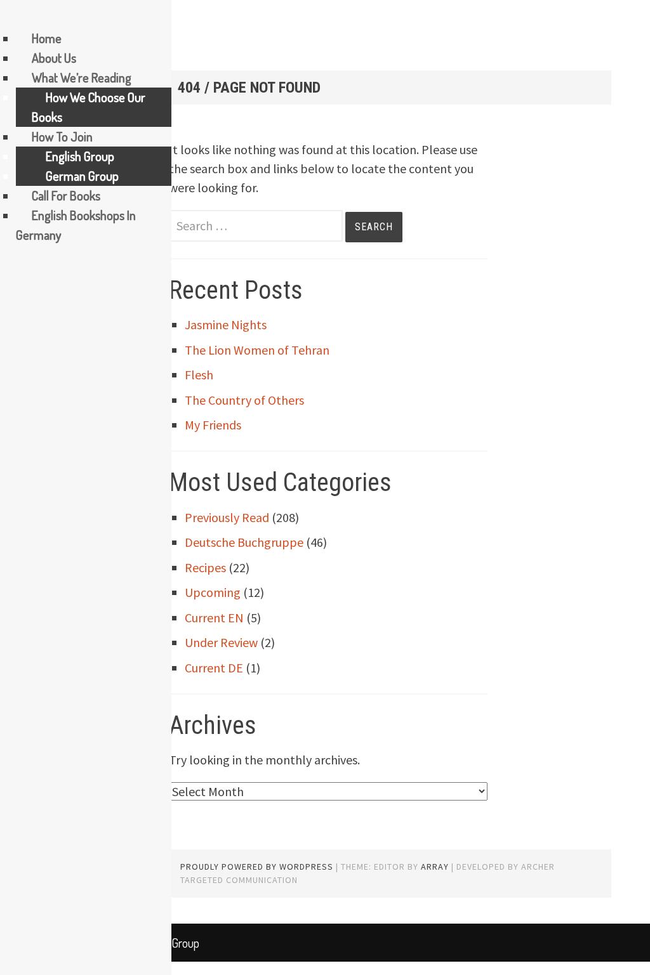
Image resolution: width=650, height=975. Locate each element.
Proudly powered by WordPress (256, 866)
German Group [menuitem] (82, 175)
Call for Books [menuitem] (66, 195)
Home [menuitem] (47, 38)
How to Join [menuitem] (62, 136)
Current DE (214, 668)
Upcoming (213, 592)
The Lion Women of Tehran (257, 350)
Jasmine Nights (226, 324)
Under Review (221, 642)
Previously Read (227, 517)
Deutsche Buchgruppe (244, 542)
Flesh (199, 375)
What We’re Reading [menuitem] (81, 77)
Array (435, 866)
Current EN (214, 617)
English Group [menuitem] (80, 156)
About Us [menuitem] (54, 57)
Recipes (205, 567)
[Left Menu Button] (13, 16)
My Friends (213, 425)
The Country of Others (244, 400)
